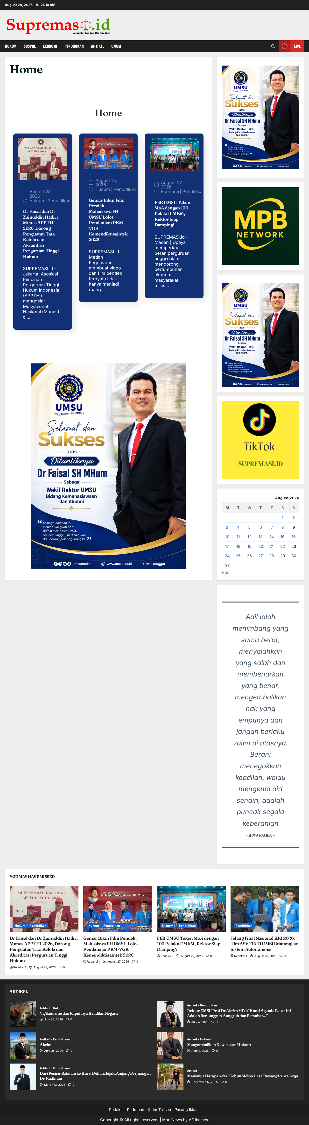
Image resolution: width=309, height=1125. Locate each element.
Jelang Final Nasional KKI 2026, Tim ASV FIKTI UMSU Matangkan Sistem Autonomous (265, 943)
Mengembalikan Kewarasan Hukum (170, 1045)
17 (227, 546)
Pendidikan (74, 46)
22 (282, 546)
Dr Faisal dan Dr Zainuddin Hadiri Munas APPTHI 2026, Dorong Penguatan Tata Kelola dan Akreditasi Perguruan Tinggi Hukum (41, 233)
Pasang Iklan (186, 1109)
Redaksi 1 (19, 967)
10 (227, 536)
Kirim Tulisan (159, 1109)
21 (272, 546)
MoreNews (172, 1119)
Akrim (23, 1045)
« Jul (226, 572)
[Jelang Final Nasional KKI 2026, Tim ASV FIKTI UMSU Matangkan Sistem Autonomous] (265, 909)
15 (283, 536)
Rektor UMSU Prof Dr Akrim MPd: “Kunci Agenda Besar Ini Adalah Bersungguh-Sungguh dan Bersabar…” (170, 1014)
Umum (116, 46)
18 (238, 546)
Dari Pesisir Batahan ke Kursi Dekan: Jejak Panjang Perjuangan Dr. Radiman (23, 1077)
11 (238, 536)
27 (260, 555)
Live (297, 46)
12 (249, 536)
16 (294, 536)
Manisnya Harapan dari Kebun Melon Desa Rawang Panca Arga (170, 1077)
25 (238, 555)
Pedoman (135, 1109)
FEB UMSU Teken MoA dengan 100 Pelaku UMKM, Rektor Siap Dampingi (172, 214)
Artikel (97, 46)
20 (260, 546)
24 (227, 555)
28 (271, 555)
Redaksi (116, 1109)
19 (249, 546)
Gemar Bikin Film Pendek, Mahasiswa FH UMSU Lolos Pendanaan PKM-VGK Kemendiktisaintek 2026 (108, 219)
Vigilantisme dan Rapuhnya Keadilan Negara (23, 1014)
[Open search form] (273, 46)
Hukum (10, 46)
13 (261, 536)
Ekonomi (50, 46)
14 (272, 536)
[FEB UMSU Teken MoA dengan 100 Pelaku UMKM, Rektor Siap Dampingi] (191, 909)
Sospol (30, 46)
